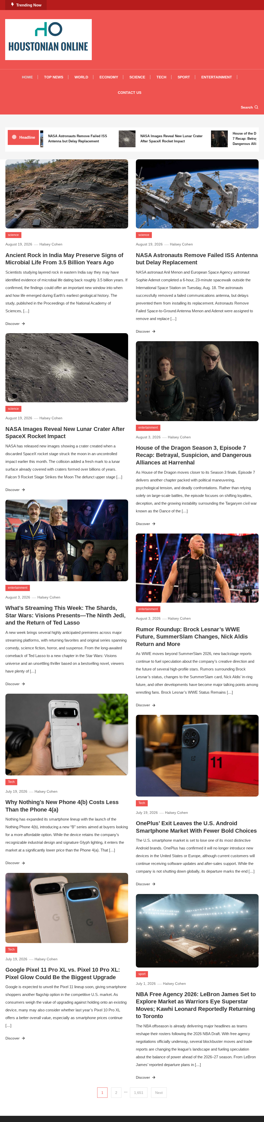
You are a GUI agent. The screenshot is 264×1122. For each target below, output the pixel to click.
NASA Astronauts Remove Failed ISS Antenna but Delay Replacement (65, 138)
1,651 (138, 1093)
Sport (184, 77)
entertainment (148, 427)
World (81, 77)
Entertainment (216, 77)
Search (247, 107)
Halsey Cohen (50, 244)
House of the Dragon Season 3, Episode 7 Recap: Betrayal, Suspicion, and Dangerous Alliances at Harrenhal (193, 455)
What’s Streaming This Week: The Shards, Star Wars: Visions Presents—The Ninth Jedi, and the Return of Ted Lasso (65, 615)
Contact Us (129, 93)
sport (141, 974)
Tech (161, 77)
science (13, 235)
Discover (13, 324)
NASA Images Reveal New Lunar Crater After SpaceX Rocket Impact (160, 138)
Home (27, 77)
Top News (53, 77)
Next (159, 1093)
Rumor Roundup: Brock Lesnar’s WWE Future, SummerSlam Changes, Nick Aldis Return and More (192, 636)
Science (137, 77)
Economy (109, 77)
